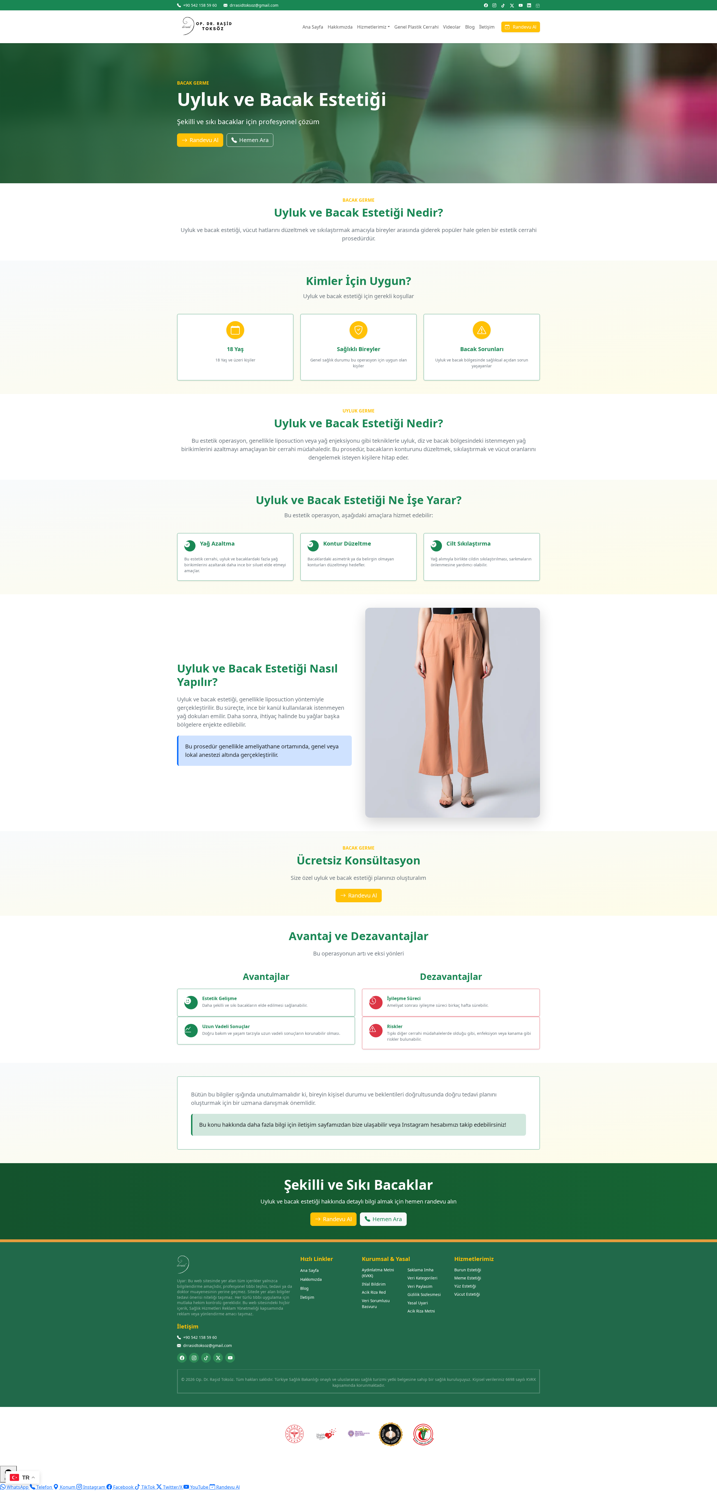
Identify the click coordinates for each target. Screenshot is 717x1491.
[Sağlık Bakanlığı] (294, 1434)
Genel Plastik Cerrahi (416, 27)
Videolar (452, 27)
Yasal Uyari (418, 1303)
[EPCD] (391, 1434)
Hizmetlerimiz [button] (372, 27)
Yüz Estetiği (465, 1286)
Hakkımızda (340, 27)
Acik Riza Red (374, 1292)
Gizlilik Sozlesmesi (424, 1294)
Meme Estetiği (467, 1278)
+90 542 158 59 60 (200, 1337)
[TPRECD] (358, 1434)
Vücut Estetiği (467, 1294)
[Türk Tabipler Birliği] (423, 1434)
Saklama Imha (421, 1269)
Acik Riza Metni (421, 1311)
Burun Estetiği (467, 1269)
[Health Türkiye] (326, 1434)
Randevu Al (524, 27)
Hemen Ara (254, 140)
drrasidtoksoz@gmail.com (207, 1345)
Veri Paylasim (420, 1286)
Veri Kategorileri (422, 1278)
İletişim (487, 27)
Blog (470, 27)
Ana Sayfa (312, 27)
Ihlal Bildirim (374, 1284)
